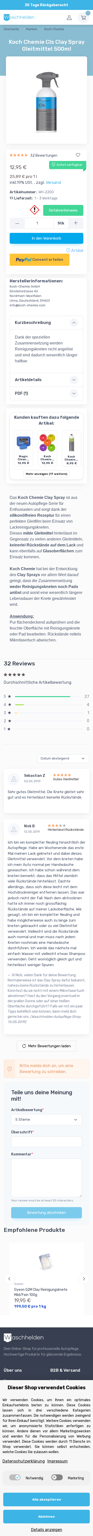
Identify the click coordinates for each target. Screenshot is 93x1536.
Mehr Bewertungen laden (49, 1046)
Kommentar (22, 1154)
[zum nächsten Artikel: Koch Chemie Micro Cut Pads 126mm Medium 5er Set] (77, 36)
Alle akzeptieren (46, 1499)
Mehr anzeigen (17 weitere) (46, 474)
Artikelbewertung (27, 1110)
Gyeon (18, 1284)
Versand (53, 182)
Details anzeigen (46, 1529)
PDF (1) (21, 393)
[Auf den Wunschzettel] (77, 155)
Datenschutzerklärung (23, 1461)
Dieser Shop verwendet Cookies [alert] (47, 1387)
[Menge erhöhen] (75, 223)
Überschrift (22, 1132)
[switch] (15, 1477)
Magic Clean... (23, 458)
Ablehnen (46, 1516)
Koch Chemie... (47, 458)
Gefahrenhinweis (63, 210)
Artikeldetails (28, 379)
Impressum (57, 1461)
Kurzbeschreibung (33, 322)
